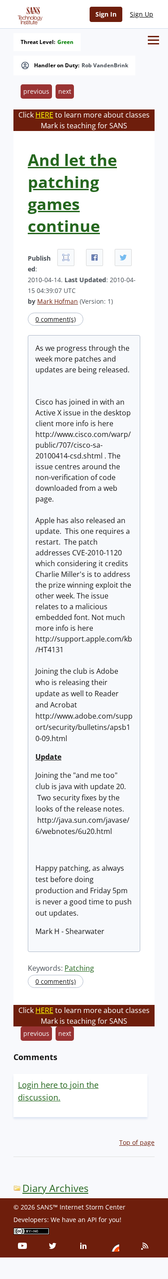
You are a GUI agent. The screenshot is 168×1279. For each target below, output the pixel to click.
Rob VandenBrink (105, 65)
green (65, 42)
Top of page (137, 1142)
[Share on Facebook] (94, 257)
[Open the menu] (153, 40)
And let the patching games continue (72, 193)
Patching (79, 968)
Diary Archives (55, 1188)
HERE (44, 115)
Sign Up (141, 14)
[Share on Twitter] (123, 257)
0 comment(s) (55, 319)
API (92, 1219)
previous (36, 91)
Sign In (105, 14)
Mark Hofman (57, 301)
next (64, 91)
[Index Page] (29, 14)
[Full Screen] (65, 257)
